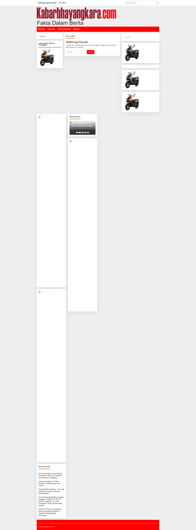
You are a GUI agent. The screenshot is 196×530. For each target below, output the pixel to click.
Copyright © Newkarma (46, 527)
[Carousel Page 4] (85, 132)
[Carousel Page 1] (77, 132)
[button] (157, 3)
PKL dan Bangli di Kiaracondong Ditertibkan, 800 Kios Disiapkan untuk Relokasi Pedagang (50, 475)
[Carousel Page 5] (88, 132)
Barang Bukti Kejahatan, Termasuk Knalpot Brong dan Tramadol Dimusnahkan (51, 491)
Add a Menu (62, 3)
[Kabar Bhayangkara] (76, 16)
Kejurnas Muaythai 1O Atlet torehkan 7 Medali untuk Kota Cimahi (49, 483)
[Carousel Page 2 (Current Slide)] (80, 132)
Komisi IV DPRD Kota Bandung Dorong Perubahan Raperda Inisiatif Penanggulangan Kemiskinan (49, 512)
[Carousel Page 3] (82, 132)
